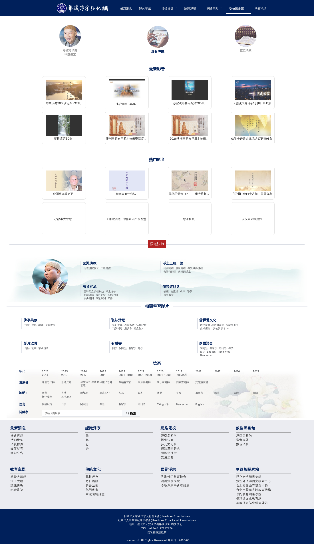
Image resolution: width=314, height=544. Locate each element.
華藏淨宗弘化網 (83, 8)
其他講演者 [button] (219, 328)
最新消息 (126, 8)
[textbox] (82, 413)
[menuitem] (126, 8)
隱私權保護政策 (157, 532)
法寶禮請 (260, 8)
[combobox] (91, 413)
